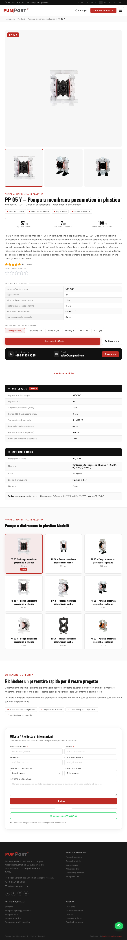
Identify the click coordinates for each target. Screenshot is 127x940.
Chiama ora (113, 341)
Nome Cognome (19, 747)
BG (110, 2)
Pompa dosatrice (13, 918)
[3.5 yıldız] (20, 273)
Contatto (70, 914)
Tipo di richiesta (72, 768)
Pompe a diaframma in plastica (41, 19)
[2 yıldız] (13, 273)
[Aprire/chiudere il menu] (121, 10)
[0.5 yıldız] (6, 273)
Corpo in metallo (73, 861)
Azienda (69, 747)
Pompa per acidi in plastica (17, 922)
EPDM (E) (69, 330)
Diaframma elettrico (75, 872)
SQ (115, 2)
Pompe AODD (72, 876)
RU (105, 2)
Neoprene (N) (35, 330)
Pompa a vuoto (12, 914)
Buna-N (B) (53, 330)
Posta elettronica (73, 757)
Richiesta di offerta (54, 341)
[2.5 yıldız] (16, 273)
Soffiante (9, 906)
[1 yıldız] (8, 273)
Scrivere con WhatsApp (65, 815)
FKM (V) (84, 330)
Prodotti (21, 19)
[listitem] (7, 893)
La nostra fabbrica (74, 910)
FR (92, 2)
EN (82, 2)
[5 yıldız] (27, 273)
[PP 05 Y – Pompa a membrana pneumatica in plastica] (24, 168)
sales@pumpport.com (39, 2)
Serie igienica (72, 865)
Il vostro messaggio (21, 779)
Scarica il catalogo (74, 922)
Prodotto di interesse (21, 768)
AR (120, 2)
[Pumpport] (16, 10)
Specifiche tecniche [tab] (63, 373)
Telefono (16, 757)
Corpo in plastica (74, 857)
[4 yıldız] (23, 273)
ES (96, 2)
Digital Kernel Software (112, 936)
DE (87, 2)
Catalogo (82, 10)
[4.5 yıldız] (25, 273)
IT (100, 2)
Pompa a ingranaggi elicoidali (18, 910)
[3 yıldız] (18, 273)
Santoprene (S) (15, 330)
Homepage (10, 19)
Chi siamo (70, 906)
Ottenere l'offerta (102, 10)
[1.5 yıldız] (11, 273)
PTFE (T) (98, 330)
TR (78, 2)
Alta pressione (72, 869)
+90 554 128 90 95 (16, 2)
